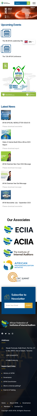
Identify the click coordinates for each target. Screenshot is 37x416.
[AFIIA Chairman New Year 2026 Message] (6, 156)
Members (7, 406)
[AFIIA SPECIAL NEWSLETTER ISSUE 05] (6, 115)
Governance (7, 377)
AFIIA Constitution (9, 381)
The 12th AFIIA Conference (11, 56)
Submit (28, 305)
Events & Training (9, 390)
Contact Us (18, 406)
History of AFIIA (9, 373)
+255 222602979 (12, 355)
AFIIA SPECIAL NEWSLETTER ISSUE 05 (16, 123)
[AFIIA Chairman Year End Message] (6, 176)
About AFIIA (14, 403)
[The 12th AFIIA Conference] (6, 49)
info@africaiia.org (12, 360)
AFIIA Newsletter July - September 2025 (16, 203)
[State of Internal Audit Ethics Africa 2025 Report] (6, 134)
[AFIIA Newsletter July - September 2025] (6, 195)
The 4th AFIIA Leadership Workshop (14, 41)
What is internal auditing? (12, 386)
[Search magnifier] (28, 3)
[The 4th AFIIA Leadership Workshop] (6, 33)
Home (3, 403)
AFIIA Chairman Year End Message (14, 183)
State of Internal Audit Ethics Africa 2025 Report (16, 143)
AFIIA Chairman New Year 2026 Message (16, 164)
